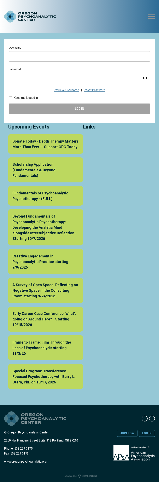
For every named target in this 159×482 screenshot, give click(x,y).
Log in (147, 433)
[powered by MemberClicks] (79, 476)
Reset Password (94, 90)
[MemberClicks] (30, 17)
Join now (127, 433)
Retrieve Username (66, 90)
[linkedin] (145, 418)
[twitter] (152, 418)
